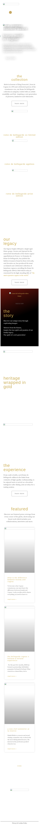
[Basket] (27, 12)
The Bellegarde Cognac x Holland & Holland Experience (18, 658)
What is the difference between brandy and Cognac (17, 579)
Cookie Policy (20, 780)
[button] (32, 6)
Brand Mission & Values (20, 775)
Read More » (12, 599)
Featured (20, 770)
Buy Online (11, 58)
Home (19, 766)
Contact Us (19, 784)
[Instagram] (10, 12)
